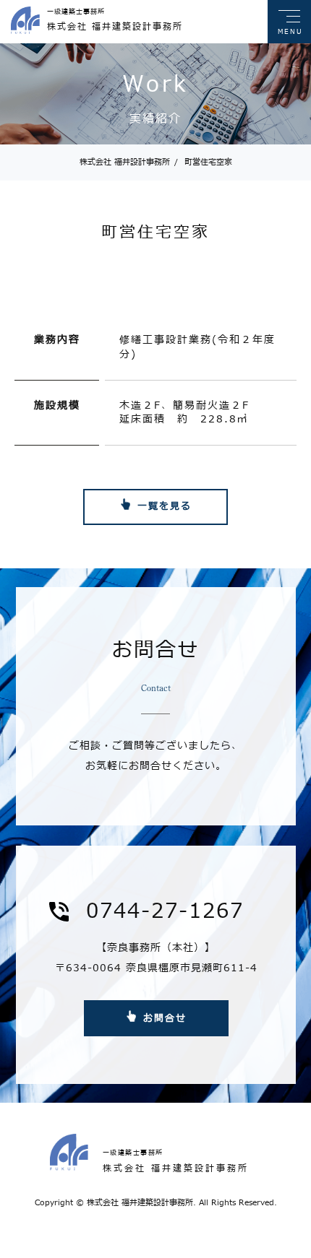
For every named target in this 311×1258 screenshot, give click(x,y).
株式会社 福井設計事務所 (125, 162)
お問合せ (165, 1018)
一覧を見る (164, 506)
